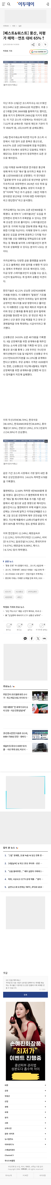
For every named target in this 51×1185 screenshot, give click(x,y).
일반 (20, 26)
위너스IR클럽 (10, 1160)
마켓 (13, 26)
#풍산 (19, 597)
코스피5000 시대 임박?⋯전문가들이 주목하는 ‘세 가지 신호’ (25, 574)
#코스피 (8, 591)
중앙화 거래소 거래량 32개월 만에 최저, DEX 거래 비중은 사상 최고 (25, 578)
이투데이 (6, 26)
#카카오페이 (32, 591)
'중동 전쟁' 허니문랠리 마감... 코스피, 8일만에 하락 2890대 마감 (25, 565)
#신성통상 (19, 591)
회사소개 (8, 1175)
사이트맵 (42, 1175)
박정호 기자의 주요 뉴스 (13, 607)
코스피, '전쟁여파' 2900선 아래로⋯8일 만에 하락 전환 (25, 569)
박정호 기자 (7, 51)
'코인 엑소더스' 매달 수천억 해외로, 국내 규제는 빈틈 (24, 611)
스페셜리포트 (10, 1149)
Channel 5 (9, 1155)
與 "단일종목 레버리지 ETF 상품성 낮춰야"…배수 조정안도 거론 (24, 615)
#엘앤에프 (8, 597)
